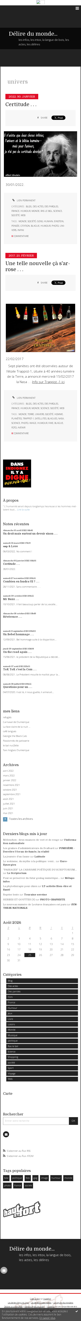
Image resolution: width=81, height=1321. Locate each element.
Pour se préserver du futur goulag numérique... (31, 878)
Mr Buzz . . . (11, 599)
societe (28, 1185)
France (15, 210)
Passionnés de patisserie (16, 740)
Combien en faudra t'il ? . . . (21, 581)
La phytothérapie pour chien (20, 886)
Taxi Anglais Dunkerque (16, 750)
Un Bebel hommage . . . (18, 634)
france (17, 1185)
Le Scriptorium (17, 873)
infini (20, 230)
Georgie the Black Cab (15, 736)
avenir (21, 427)
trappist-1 (28, 418)
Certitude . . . (21, 104)
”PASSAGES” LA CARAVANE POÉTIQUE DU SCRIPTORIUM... (40, 869)
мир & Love (10, 546)
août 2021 (8, 798)
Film (10, 997)
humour (46, 225)
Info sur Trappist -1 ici (48, 382)
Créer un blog (35, 1299)
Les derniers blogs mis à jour (18, 1302)
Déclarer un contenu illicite (13, 1306)
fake (50, 423)
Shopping (13, 1056)
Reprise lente (11, 894)
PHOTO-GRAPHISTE (52, 899)
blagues (52, 418)
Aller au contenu (12, 8)
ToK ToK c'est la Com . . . (19, 669)
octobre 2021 (10, 789)
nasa (61, 418)
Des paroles (51, 206)
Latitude (40, 856)
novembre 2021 (11, 784)
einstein (59, 221)
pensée (15, 225)
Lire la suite (23, 509)
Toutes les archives (21, 819)
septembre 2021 (12, 794)
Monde (36, 210)
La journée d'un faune (16, 856)
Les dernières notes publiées (41, 1302)
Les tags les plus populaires (63, 1302)
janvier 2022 (9, 780)
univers (39, 414)
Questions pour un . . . (17, 687)
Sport (11, 1067)
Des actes (38, 206)
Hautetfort (47, 1299)
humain (48, 221)
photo (55, 225)
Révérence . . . (12, 616)
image (32, 423)
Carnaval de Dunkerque (16, 722)
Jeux (10, 1013)
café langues (9, 731)
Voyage (11, 1073)
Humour (25, 210)
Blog (29, 206)
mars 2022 (9, 775)
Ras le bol (46, 210)
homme (58, 414)
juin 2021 (8, 808)
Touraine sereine (35, 894)
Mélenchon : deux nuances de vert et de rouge (31, 839)
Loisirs (11, 1024)
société (15, 215)
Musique (12, 1035)
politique (12, 1040)
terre (31, 414)
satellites (40, 418)
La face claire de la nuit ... (16, 726)
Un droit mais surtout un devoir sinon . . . (30, 533)
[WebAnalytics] (40, 2)
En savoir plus (47, 1318)
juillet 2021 (9, 803)
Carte (7, 1094)
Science (57, 210)
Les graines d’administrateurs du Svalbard (28, 848)
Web (23, 215)
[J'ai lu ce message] (76, 1311)
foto (14, 427)
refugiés (7, 717)
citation (25, 225)
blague (35, 225)
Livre (10, 1018)
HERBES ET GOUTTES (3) (19, 899)
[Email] (6, 1134)
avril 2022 (8, 770)
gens (40, 221)
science (15, 423)
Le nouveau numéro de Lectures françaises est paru (34, 904)
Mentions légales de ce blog (34, 1306)
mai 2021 (8, 813)
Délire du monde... (33, 34)
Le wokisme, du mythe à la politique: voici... (29, 861)
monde (23, 221)
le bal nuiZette (11, 745)
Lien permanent (25, 200)
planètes (16, 418)
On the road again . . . (17, 652)
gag (35, 1177)
